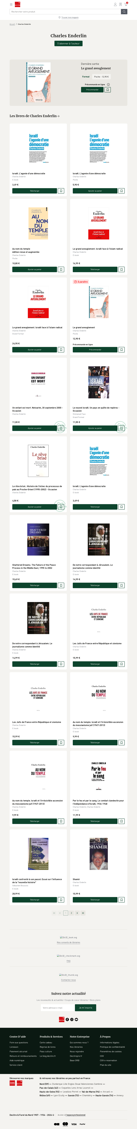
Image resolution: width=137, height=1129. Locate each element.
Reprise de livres (48, 1047)
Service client (16, 1065)
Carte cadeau (46, 1042)
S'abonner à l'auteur (68, 43)
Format (86, 76)
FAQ (68, 961)
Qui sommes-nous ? (79, 1042)
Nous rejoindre (77, 1051)
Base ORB (74, 1060)
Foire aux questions (19, 1042)
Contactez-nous (68, 979)
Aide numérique (17, 1060)
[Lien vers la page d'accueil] (17, 4)
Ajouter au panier (95, 191)
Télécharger (34, 191)
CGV (102, 1056)
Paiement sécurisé (18, 1051)
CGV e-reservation (108, 1060)
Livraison (14, 1047)
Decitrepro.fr (76, 1056)
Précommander (92, 89)
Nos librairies (76, 1047)
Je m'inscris (85, 1007)
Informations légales (109, 1042)
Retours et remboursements (23, 1056)
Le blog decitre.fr (48, 1056)
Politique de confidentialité (112, 1047)
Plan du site (105, 1065)
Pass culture (46, 1051)
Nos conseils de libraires (68, 942)
